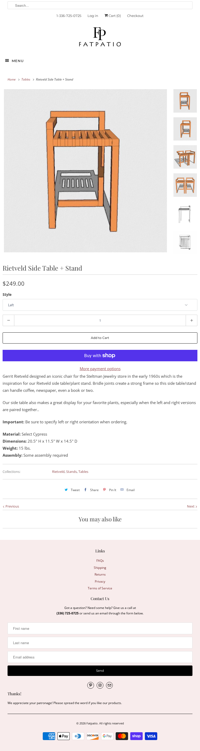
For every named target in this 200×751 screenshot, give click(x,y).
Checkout (135, 16)
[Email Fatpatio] (109, 685)
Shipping (100, 567)
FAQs (100, 560)
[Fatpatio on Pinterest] (90, 685)
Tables (83, 471)
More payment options (100, 368)
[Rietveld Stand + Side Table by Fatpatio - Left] (85, 170)
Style (7, 294)
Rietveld (58, 471)
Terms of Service (100, 588)
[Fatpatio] (100, 38)
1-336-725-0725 (69, 16)
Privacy (100, 581)
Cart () (114, 16)
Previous (12, 506)
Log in (93, 16)
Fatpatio (92, 723)
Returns (100, 574)
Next (191, 506)
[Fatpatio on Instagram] (100, 685)
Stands (71, 471)
